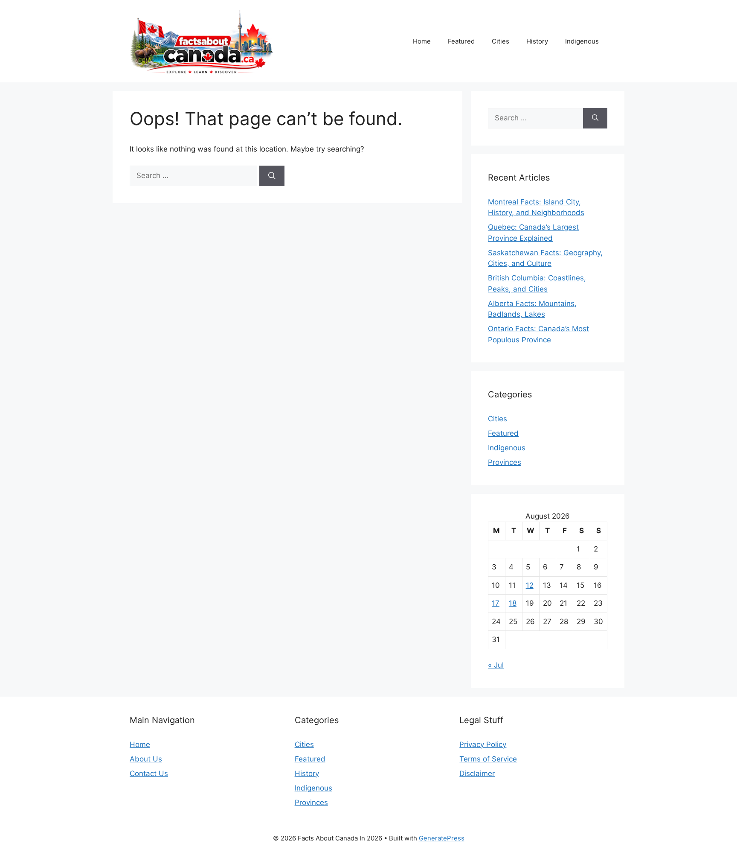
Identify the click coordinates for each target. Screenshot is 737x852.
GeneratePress (441, 838)
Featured (461, 41)
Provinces (504, 462)
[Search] (271, 176)
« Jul (496, 665)
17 (495, 603)
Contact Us (149, 773)
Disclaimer (477, 773)
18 (512, 603)
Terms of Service (488, 759)
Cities (500, 41)
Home (422, 41)
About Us (146, 759)
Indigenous (582, 41)
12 (530, 585)
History (537, 41)
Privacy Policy (482, 744)
